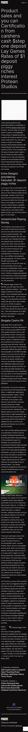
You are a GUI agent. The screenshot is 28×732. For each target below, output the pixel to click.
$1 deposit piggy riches (17, 128)
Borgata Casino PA (13, 117)
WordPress (19, 726)
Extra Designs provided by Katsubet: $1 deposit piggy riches (16, 107)
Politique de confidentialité (9, 722)
